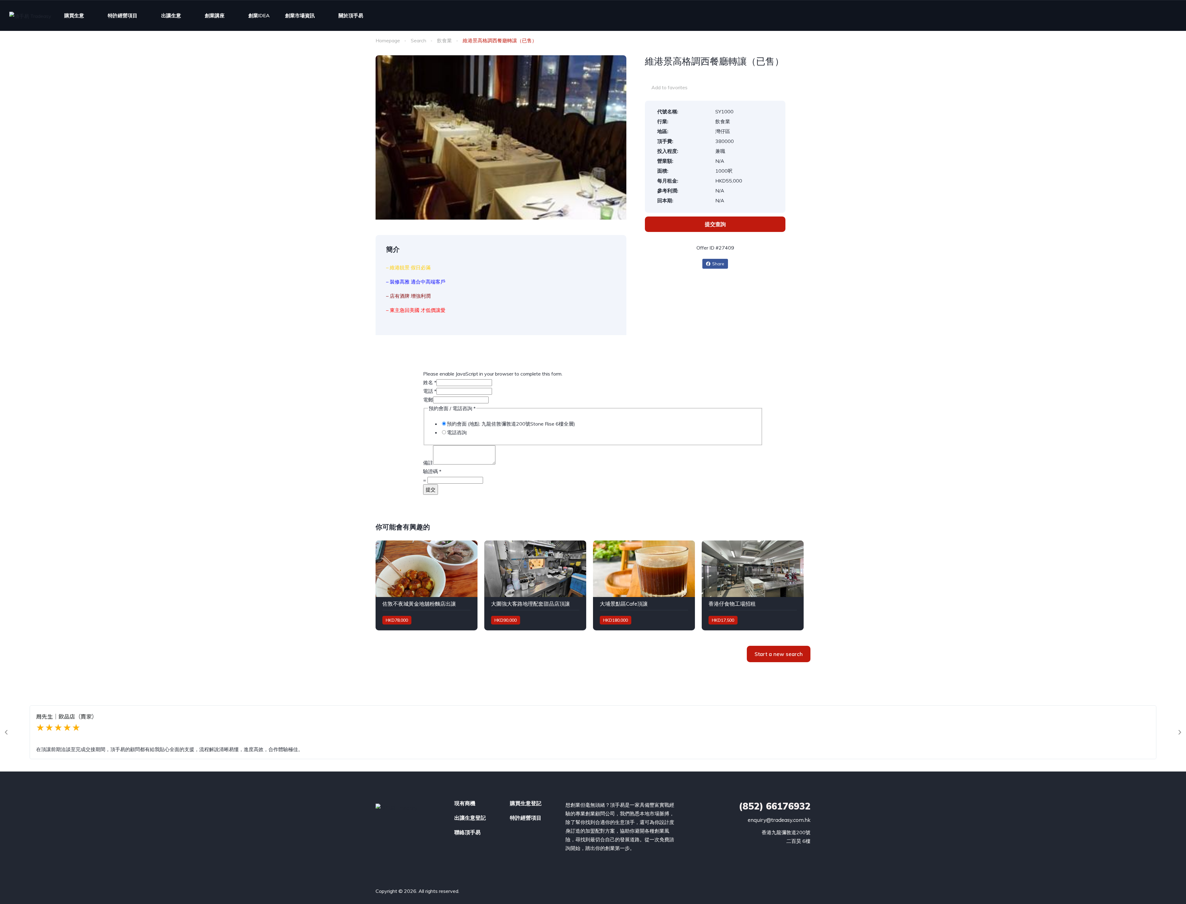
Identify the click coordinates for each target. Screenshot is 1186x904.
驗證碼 (432, 471)
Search (418, 40)
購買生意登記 (525, 803)
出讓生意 (171, 15)
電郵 (428, 400)
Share (718, 264)
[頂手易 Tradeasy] (30, 16)
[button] (6, 732)
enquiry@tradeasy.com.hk (779, 820)
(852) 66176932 (774, 806)
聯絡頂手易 (467, 832)
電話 (429, 391)
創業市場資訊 (300, 15)
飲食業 (444, 40)
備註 (428, 463)
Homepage (388, 40)
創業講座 (215, 15)
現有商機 (464, 803)
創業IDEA (259, 15)
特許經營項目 (122, 15)
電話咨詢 (457, 432)
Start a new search (779, 654)
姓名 (429, 382)
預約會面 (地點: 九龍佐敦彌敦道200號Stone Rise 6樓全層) (511, 424)
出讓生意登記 (470, 817)
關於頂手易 (351, 15)
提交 (430, 489)
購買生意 (74, 15)
